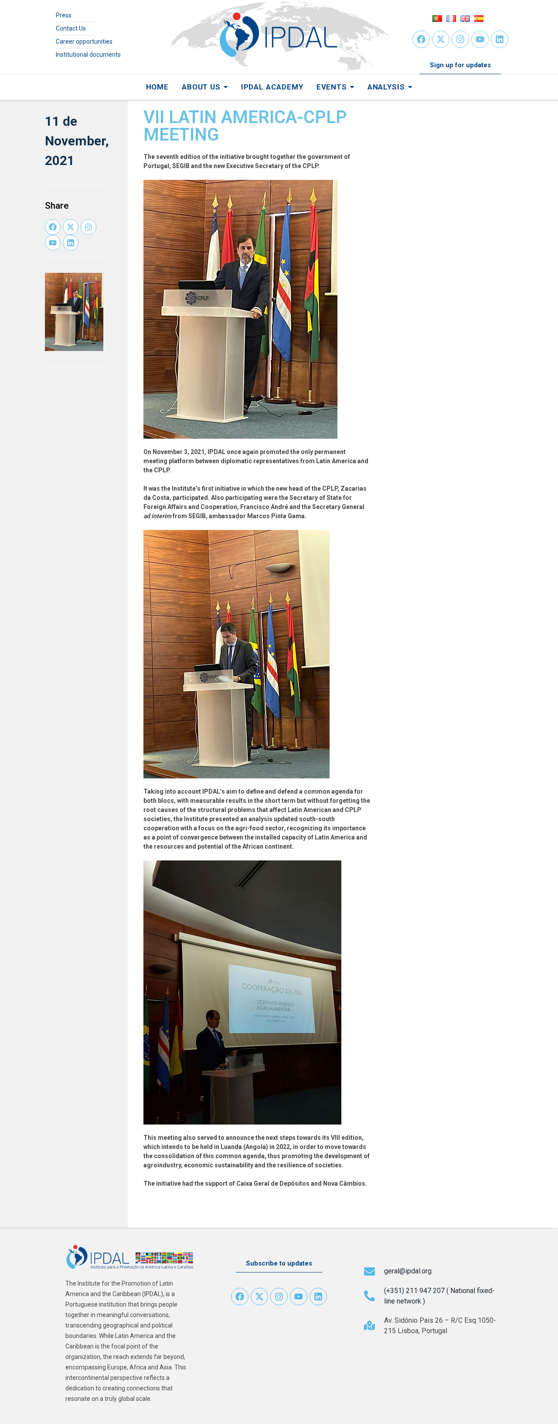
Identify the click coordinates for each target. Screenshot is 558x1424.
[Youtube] (480, 39)
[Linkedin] (499, 39)
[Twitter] (440, 39)
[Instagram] (460, 39)
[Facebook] (421, 39)
